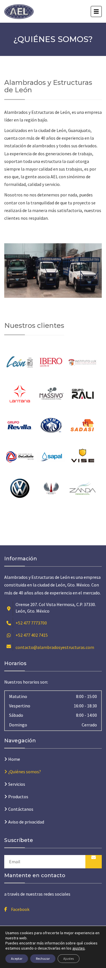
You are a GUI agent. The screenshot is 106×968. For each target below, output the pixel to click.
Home (14, 759)
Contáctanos (20, 809)
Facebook (20, 909)
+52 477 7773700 (31, 623)
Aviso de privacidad (26, 822)
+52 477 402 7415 (32, 635)
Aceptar (16, 958)
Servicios (16, 784)
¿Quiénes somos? (24, 771)
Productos (18, 796)
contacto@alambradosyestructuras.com (55, 647)
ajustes (78, 948)
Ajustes (68, 958)
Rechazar (43, 958)
